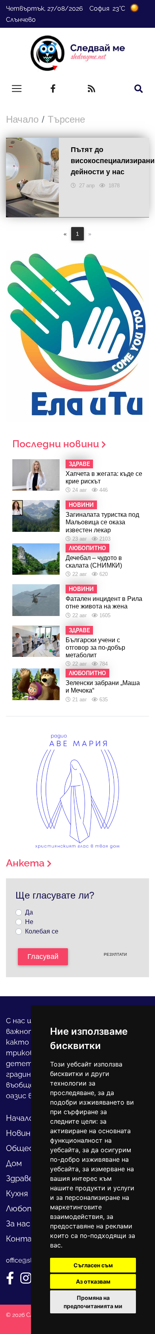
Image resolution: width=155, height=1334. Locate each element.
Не (29, 921)
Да (29, 912)
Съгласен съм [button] (93, 1265)
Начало (22, 119)
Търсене (66, 119)
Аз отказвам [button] (93, 1281)
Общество (28, 1148)
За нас (18, 1223)
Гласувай (42, 957)
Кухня (17, 1193)
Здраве (19, 1178)
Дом (14, 1163)
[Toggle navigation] (16, 88)
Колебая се (41, 931)
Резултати (115, 954)
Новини (20, 1133)
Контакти (27, 1239)
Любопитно (29, 1208)
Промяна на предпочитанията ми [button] (93, 1301)
